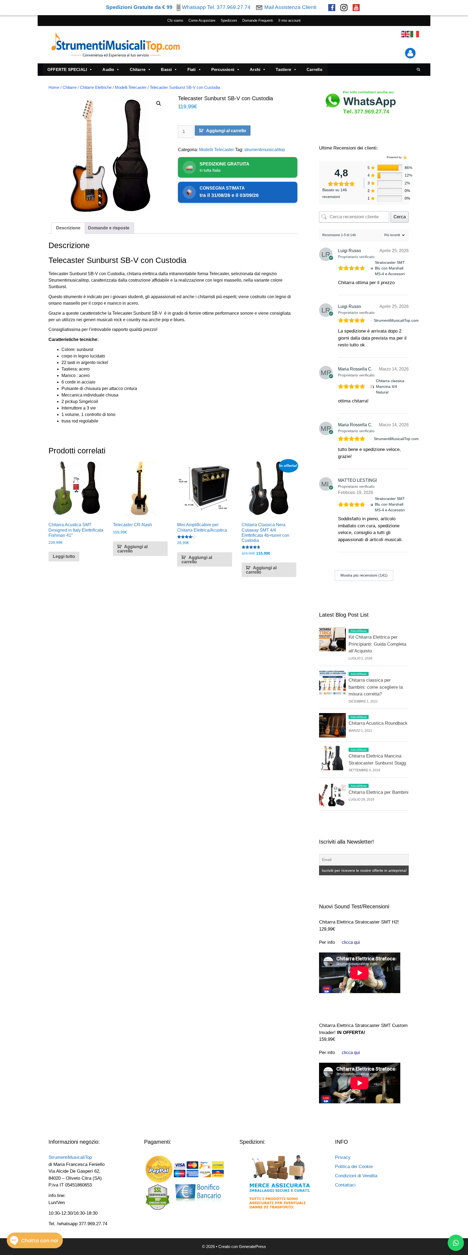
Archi (255, 69)
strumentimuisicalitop (264, 149)
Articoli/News (358, 630)
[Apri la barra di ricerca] (418, 69)
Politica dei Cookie (354, 1166)
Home (53, 87)
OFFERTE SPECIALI (67, 69)
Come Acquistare (201, 20)
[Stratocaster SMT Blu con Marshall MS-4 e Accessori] (371, 268)
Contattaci (345, 1185)
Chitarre (138, 69)
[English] (405, 34)
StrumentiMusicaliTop (70, 1157)
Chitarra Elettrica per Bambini (378, 792)
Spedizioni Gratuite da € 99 (139, 7)
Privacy (342, 1157)
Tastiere (283, 69)
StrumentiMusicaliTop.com (396, 320)
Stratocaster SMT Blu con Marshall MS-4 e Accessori (390, 268)
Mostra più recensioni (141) (364, 575)
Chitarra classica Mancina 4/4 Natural (390, 386)
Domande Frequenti (257, 20)
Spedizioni (229, 20)
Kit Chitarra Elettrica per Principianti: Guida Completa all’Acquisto (377, 644)
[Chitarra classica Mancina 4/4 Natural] (372, 386)
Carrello (314, 69)
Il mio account (289, 20)
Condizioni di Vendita (356, 1175)
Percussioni (222, 69)
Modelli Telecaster (131, 87)
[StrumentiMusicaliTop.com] (371, 320)
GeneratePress (252, 1246)
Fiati (191, 69)
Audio (108, 69)
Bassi (166, 69)
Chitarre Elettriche (96, 87)
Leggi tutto (64, 556)
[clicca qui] (351, 942)
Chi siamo (175, 20)
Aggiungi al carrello (226, 130)
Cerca (400, 216)
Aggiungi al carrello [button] (132, 548)
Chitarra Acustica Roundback (378, 723)
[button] (159, 103)
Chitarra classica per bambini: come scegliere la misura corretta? (376, 687)
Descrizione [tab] (68, 228)
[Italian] (415, 34)
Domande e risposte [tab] (108, 228)
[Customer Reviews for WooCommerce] (404, 157)
